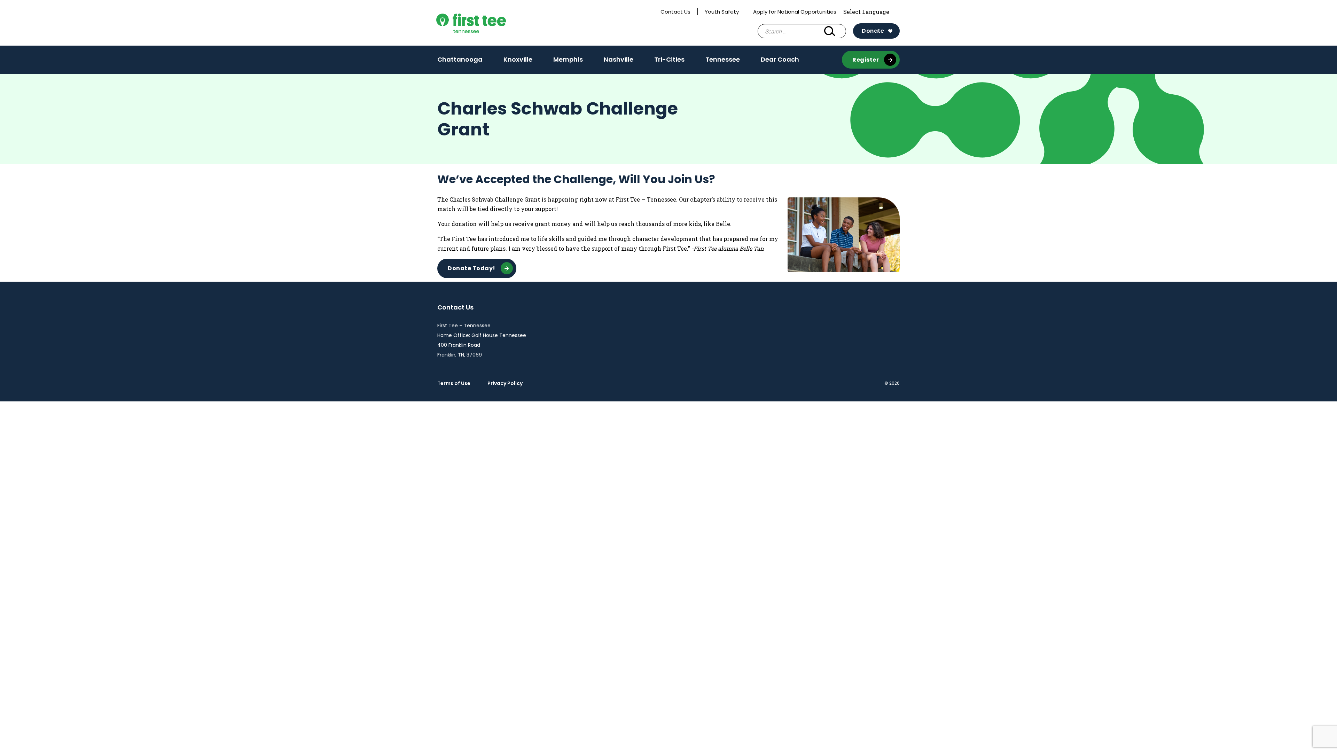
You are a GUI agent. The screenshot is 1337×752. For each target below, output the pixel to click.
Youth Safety (722, 11)
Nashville (618, 62)
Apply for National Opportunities (794, 11)
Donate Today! (471, 268)
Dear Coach (780, 59)
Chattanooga (460, 62)
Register (865, 60)
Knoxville (517, 62)
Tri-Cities (669, 62)
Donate (873, 31)
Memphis (568, 62)
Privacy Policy (505, 383)
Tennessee (722, 59)
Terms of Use (453, 383)
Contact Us (675, 11)
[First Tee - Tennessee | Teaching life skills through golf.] (487, 22)
